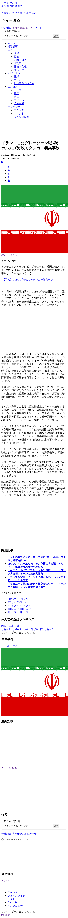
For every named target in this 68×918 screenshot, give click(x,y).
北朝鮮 (18, 63)
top (2, 915)
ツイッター (14, 892)
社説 (16, 76)
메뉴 (7, 915)
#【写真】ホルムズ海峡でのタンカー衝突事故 (27, 279)
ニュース (13, 49)
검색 (56, 35)
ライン (11, 899)
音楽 (16, 93)
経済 (16, 56)
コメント (19, 113)
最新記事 (13, 46)
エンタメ (13, 86)
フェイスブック (16, 895)
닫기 (38, 27)
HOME (11, 43)
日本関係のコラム (24, 83)
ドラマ (18, 90)
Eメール (12, 902)
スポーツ (19, 70)
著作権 (16, 833)
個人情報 (32, 833)
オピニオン (14, 73)
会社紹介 (6, 833)
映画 (16, 96)
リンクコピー (15, 905)
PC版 (23, 833)
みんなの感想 (21, 116)
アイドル (19, 100)
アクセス (19, 110)
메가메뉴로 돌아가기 (23, 27)
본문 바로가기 (9, 2)
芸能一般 (19, 103)
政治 (16, 53)
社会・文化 (20, 66)
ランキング (14, 106)
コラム (18, 80)
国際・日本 (20, 60)
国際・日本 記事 (10, 625)
